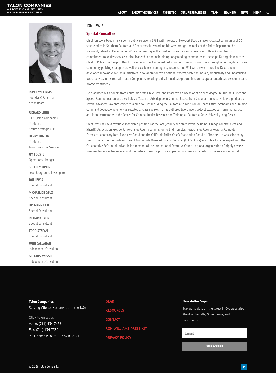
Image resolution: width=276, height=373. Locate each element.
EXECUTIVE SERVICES (145, 13)
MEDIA (257, 13)
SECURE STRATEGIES (193, 13)
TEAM (214, 13)
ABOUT (122, 13)
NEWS (244, 13)
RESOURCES (115, 310)
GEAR (110, 301)
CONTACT (113, 319)
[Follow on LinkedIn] (244, 367)
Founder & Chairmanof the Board (42, 97)
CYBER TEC (169, 13)
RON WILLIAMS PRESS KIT (126, 328)
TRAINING (230, 13)
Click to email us (41, 317)
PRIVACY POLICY (118, 337)
